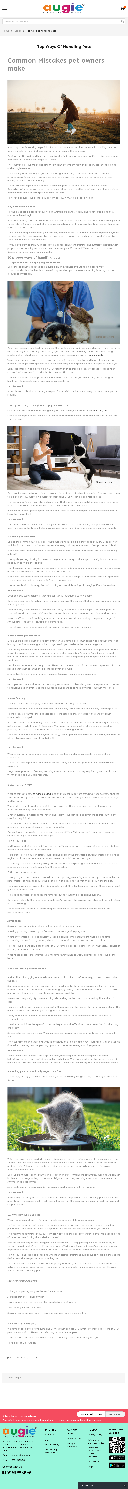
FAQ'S (91, 1466)
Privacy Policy (95, 1435)
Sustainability (52, 1445)
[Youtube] (19, 1472)
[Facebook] (4, 1472)
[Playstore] (117, 1465)
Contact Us (93, 1462)
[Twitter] (9, 1472)
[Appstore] (117, 1457)
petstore (36, 1358)
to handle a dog (41, 793)
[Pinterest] (29, 1472)
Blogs (18, 30)
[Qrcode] (117, 1444)
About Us (49, 1435)
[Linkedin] (24, 1472)
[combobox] (64, 21)
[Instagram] (14, 1472)
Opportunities (73, 1438)
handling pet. (95, 355)
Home (5, 30)
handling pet (101, 410)
